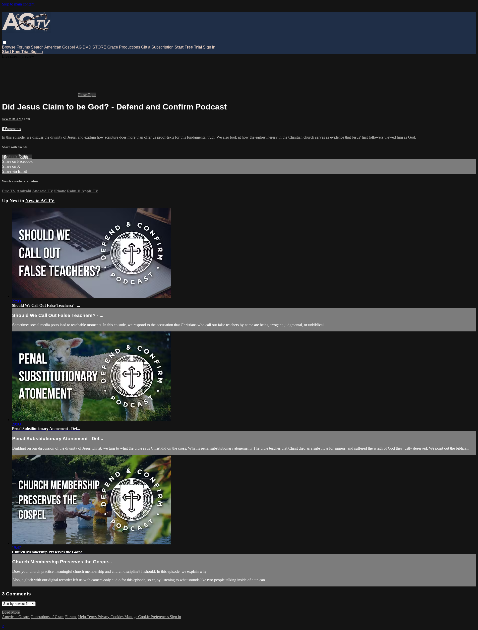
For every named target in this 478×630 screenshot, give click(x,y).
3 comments (11, 129)
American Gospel (59, 47)
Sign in (209, 47)
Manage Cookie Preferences (147, 617)
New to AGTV (12, 119)
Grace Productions (123, 47)
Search (37, 47)
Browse (9, 47)
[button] (4, 42)
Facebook (10, 157)
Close (83, 95)
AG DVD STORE (91, 47)
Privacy (104, 617)
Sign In (36, 52)
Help (82, 617)
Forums (23, 47)
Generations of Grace (47, 617)
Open (92, 95)
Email (27, 157)
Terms (92, 617)
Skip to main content (18, 4)
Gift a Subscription (157, 47)
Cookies (117, 617)
